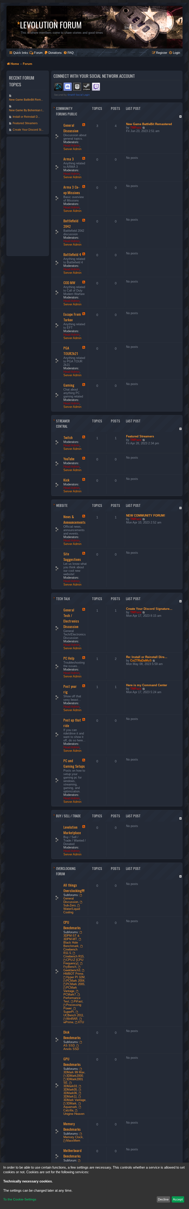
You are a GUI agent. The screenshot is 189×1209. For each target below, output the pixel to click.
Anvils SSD (71, 1049)
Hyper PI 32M (75, 977)
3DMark (71, 1103)
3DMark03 (70, 1086)
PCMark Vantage (70, 989)
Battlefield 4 (72, 254)
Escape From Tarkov (72, 316)
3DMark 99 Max (74, 1072)
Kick (66, 480)
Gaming (68, 385)
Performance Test (71, 999)
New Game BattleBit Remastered (149, 124)
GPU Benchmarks (72, 1061)
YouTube (68, 458)
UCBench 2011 (73, 1015)
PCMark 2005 (75, 984)
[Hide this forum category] (180, 116)
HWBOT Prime (73, 973)
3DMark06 (70, 1093)
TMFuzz (136, 127)
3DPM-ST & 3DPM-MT (71, 937)
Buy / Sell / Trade (68, 815)
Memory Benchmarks (72, 1126)
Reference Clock (74, 1164)
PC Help (68, 658)
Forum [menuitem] (38, 52)
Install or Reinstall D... (26, 116)
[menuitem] (53, 52)
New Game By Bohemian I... (26, 110)
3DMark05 (70, 1089)
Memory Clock (73, 1137)
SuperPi (68, 1012)
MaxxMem (73, 1140)
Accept (178, 1199)
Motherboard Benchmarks (72, 1153)
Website (62, 505)
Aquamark (70, 1107)
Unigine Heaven (73, 1114)
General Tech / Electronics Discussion (71, 618)
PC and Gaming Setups (74, 763)
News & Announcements (74, 519)
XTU (81, 1022)
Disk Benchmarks (72, 1034)
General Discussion (70, 127)
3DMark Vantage (74, 1100)
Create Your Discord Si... (28, 129)
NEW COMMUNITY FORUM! (145, 515)
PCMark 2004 (75, 980)
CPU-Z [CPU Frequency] (73, 961)
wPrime (68, 1022)
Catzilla (68, 1110)
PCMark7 (69, 994)
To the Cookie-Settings (19, 1199)
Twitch (68, 437)
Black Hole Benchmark (71, 944)
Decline (163, 1199)
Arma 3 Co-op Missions (71, 189)
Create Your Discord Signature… (149, 609)
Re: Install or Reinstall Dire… (146, 657)
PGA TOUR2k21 (70, 350)
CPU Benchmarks (72, 924)
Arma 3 (68, 159)
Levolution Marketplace (72, 829)
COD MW (69, 282)
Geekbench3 (71, 970)
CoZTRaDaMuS (141, 660)
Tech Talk (63, 598)
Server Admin (72, 149)
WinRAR (71, 1018)
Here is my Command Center (146, 685)
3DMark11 (70, 1096)
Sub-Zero (69, 905)
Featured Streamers (140, 436)
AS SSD (69, 1045)
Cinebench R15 (73, 956)
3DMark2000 (74, 1075)
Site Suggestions (72, 556)
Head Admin (71, 145)
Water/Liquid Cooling (71, 910)
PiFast (78, 1001)
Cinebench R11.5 (70, 951)
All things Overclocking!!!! (73, 887)
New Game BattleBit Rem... (26, 99)
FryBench (69, 966)
